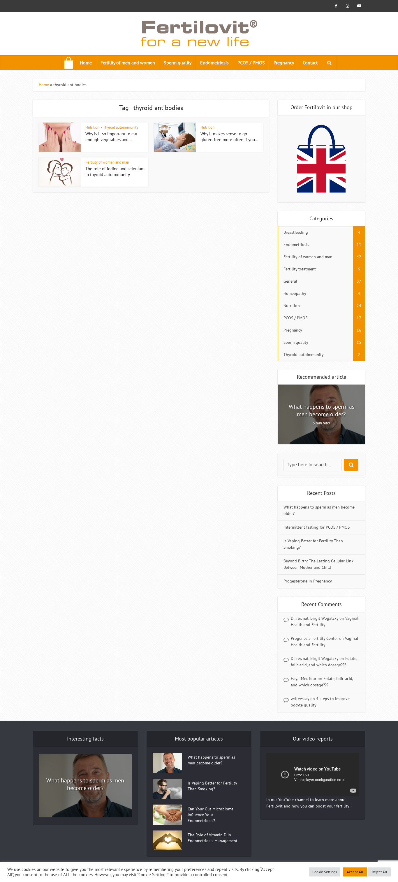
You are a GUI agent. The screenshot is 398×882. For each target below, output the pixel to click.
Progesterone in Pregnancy (307, 581)
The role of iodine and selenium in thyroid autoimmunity (115, 171)
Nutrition (92, 127)
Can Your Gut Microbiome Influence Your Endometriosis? (210, 814)
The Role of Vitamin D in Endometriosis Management (212, 837)
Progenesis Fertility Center (314, 638)
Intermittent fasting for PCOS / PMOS (316, 527)
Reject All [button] (379, 871)
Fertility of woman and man (107, 162)
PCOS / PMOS (251, 62)
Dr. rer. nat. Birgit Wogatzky (314, 618)
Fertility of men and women (128, 62)
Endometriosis (214, 62)
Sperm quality (177, 62)
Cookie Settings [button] (324, 871)
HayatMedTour (303, 678)
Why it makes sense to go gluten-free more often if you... (229, 136)
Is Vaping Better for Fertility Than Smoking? (212, 785)
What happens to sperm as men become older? (321, 410)
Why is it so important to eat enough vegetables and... (111, 136)
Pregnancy (284, 62)
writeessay (300, 698)
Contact (310, 62)
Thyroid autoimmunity (120, 127)
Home (86, 62)
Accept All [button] (355, 871)
